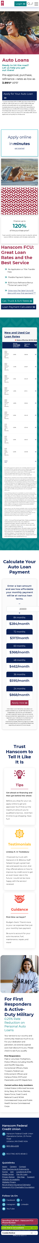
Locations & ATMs (23, 1172)
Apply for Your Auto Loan (18, 93)
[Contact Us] (32, 3)
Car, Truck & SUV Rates (15, 300)
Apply (4, 1167)
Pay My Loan (21, 1174)
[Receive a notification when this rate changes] (35, 354)
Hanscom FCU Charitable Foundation (18, 1187)
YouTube (10, 1209)
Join (12, 1172)
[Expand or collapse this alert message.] (36, 1220)
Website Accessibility (11, 1180)
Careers (13, 1167)
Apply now (6, 461)
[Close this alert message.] (31, 1228)
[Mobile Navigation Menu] (36, 3)
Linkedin (24, 1204)
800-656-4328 (12, 1146)
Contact (22, 1167)
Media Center (8, 1174)
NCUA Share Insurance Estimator (16, 1185)
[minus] (19, 604)
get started (19, 148)
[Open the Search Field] (28, 3)
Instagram (10, 1204)
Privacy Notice (8, 1177)
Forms (5, 1172)
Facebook (10, 1200)
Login (19, 3)
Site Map (21, 1177)
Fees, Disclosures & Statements (15, 1169)
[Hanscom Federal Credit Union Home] (7, 3)
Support (31, 1177)
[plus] (19, 613)
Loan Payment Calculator (17, 307)
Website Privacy (9, 1182)
